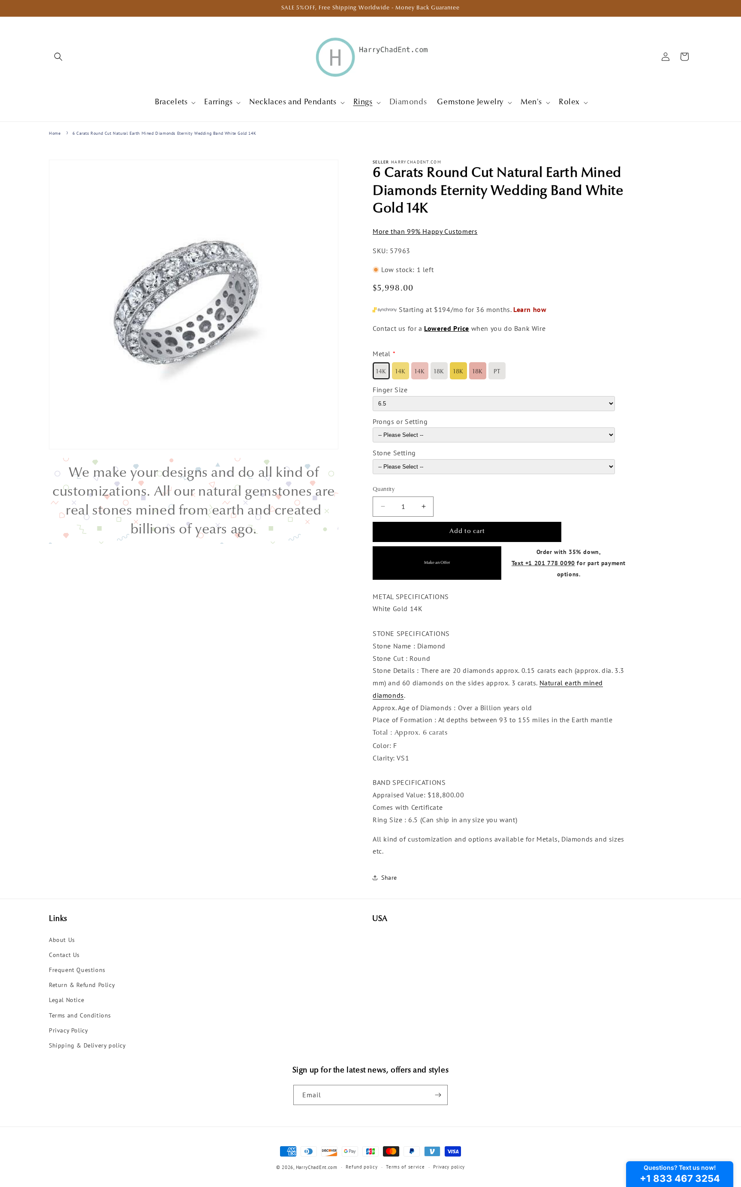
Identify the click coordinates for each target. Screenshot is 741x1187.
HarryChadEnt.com (316, 1167)
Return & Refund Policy (82, 985)
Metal (382, 353)
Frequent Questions (77, 970)
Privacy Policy (68, 1030)
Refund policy (361, 1167)
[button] (58, 56)
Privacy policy (449, 1167)
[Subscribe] (437, 1095)
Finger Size (390, 389)
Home (54, 133)
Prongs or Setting (400, 421)
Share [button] (389, 877)
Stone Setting (394, 453)
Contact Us (64, 955)
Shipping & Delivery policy (87, 1045)
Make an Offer (437, 563)
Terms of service (405, 1167)
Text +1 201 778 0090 (543, 563)
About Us (62, 940)
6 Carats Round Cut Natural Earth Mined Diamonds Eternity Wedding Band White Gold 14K (164, 133)
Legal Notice (66, 1000)
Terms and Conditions (80, 1015)
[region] (193, 501)
